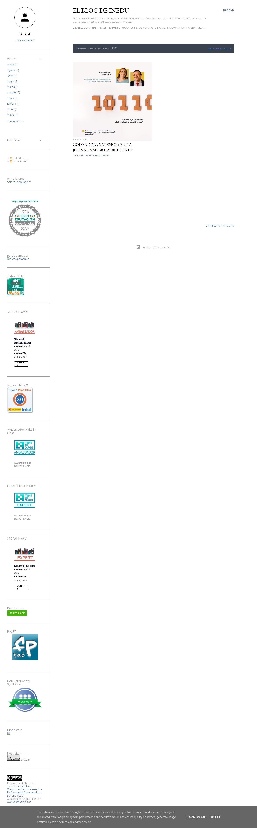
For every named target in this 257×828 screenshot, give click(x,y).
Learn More (195, 817)
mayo (12, 64)
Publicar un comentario (98, 155)
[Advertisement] (112, 189)
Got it (215, 817)
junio (11, 75)
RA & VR (160, 28)
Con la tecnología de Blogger (156, 247)
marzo (12, 86)
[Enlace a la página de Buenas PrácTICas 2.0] (20, 412)
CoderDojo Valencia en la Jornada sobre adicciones (102, 147)
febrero (13, 103)
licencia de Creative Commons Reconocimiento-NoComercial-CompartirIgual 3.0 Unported (24, 791)
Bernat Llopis (17, 613)
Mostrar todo (219, 48)
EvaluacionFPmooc (114, 28)
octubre (13, 92)
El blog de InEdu (101, 10)
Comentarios (20, 161)
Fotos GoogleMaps (181, 28)
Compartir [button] (78, 155)
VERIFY (20, 364)
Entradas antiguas (220, 225)
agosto (12, 70)
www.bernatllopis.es (19, 802)
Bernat (24, 34)
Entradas (17, 158)
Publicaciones (142, 28)
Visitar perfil (25, 40)
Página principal (85, 28)
